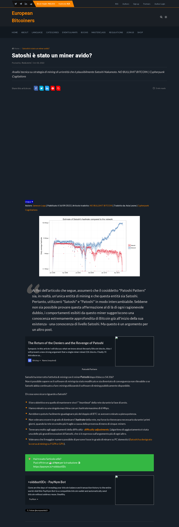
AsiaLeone (26, 63)
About (24, 32)
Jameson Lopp (39, 205)
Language (37, 32)
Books (84, 32)
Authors (126, 4)
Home (15, 32)
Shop (140, 32)
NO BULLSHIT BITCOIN (101, 205)
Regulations (116, 32)
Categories (52, 32)
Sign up (136, 4)
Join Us (130, 32)
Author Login (160, 4)
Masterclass (99, 32)
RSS (116, 4)
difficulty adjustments (96, 429)
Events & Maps (69, 32)
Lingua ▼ (29, 201)
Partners (146, 4)
